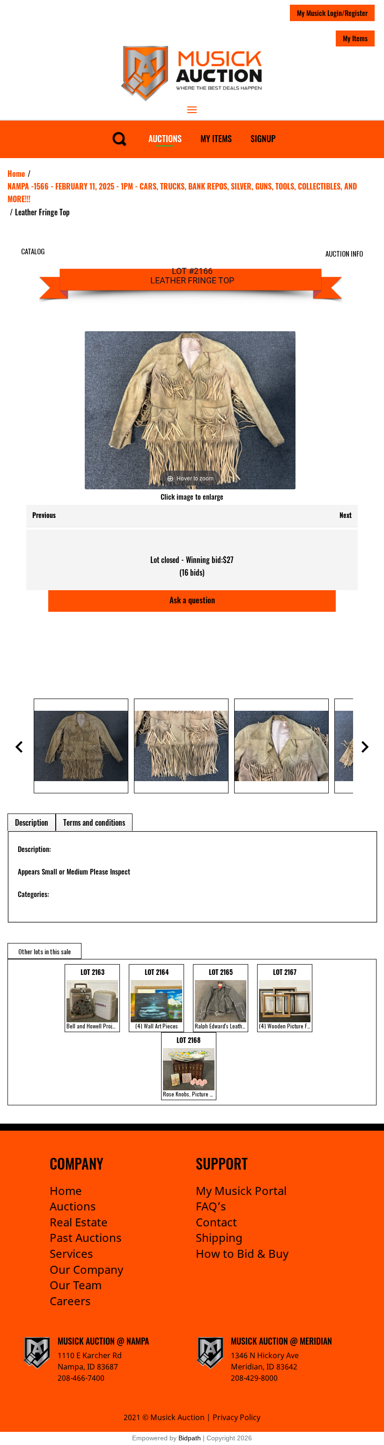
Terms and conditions (94, 822)
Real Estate (79, 1222)
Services (71, 1253)
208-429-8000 (254, 1378)
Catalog (33, 251)
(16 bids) (192, 572)
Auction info (344, 253)
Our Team (76, 1285)
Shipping (219, 1237)
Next (346, 515)
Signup (263, 138)
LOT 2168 (189, 1066)
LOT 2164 (156, 998)
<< (13, 1032)
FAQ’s (211, 1206)
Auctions (165, 138)
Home (66, 1190)
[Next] (277, 410)
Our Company (86, 1269)
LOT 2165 (221, 998)
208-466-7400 (81, 1378)
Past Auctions (86, 1237)
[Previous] (104, 410)
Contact (216, 1222)
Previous (44, 515)
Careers (70, 1300)
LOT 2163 (93, 998)
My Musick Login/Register (332, 13)
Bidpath (189, 1438)
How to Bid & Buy (242, 1253)
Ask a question (192, 600)
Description (31, 822)
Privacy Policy (236, 1417)
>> (366, 1032)
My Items (355, 38)
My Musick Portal (241, 1190)
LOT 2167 (285, 998)
